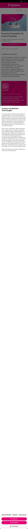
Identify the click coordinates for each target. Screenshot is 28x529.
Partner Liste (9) (22, 514)
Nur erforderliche (14, 522)
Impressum (15, 514)
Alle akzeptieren (14, 519)
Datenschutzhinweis (6, 514)
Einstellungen (15, 526)
